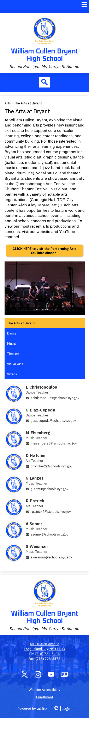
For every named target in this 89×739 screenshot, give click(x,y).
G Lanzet (34, 478)
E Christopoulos (41, 387)
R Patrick (35, 501)
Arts (8, 103)
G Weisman (37, 546)
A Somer (34, 523)
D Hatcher (36, 455)
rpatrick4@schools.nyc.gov (51, 512)
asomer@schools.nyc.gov (49, 534)
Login (62, 708)
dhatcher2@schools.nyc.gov (51, 466)
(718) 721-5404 (47, 654)
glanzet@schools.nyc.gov (49, 489)
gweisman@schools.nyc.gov (51, 557)
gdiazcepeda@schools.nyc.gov (53, 421)
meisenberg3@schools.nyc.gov (54, 443)
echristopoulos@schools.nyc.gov (55, 398)
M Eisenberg (38, 432)
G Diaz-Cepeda (40, 410)
